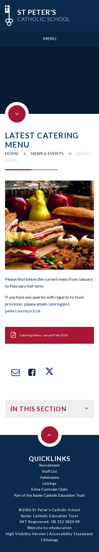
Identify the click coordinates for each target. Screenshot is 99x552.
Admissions (49, 477)
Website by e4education (49, 527)
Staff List (49, 471)
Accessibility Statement (71, 533)
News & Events (47, 153)
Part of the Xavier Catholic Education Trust (49, 495)
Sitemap (50, 540)
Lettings (49, 483)
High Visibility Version (26, 533)
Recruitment (49, 465)
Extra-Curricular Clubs (49, 489)
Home (11, 153)
